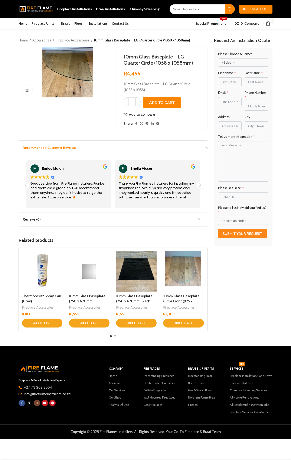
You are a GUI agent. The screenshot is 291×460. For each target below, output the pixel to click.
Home (23, 40)
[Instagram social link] (37, 403)
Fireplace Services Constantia (249, 412)
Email (222, 93)
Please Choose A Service (235, 54)
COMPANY (116, 368)
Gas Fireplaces (153, 405)
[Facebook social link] (136, 124)
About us (114, 383)
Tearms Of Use (119, 405)
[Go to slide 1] (111, 336)
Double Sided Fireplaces (159, 383)
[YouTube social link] (45, 403)
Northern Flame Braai (201, 397)
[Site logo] (36, 9)
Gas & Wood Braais (200, 390)
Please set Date (230, 188)
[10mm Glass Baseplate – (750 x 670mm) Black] (136, 271)
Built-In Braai (196, 383)
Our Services (117, 390)
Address (224, 117)
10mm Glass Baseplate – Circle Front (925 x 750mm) (182, 301)
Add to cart (162, 102)
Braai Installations (241, 383)
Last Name (252, 73)
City (247, 117)
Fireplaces (152, 368)
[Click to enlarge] (27, 90)
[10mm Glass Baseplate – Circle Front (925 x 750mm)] (183, 271)
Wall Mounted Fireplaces (159, 397)
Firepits (193, 405)
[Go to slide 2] (115, 336)
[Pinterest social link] (147, 124)
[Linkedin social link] (152, 124)
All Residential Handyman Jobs (249, 405)
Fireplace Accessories (72, 40)
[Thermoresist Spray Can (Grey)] (42, 271)
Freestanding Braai (200, 376)
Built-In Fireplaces (155, 390)
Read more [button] (127, 203)
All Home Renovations (244, 397)
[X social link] (141, 124)
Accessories (41, 40)
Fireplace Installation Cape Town (251, 376)
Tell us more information (235, 137)
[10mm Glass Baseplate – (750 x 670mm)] (89, 271)
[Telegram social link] (157, 124)
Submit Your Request (242, 233)
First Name (225, 73)
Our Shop (115, 397)
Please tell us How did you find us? (242, 208)
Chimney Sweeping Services (248, 390)
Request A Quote (255, 9)
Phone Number (255, 93)
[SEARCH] (230, 9)
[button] (200, 185)
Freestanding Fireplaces (159, 376)
